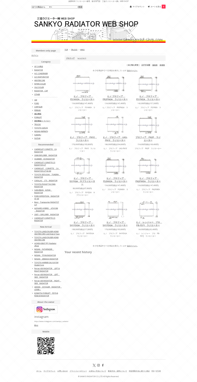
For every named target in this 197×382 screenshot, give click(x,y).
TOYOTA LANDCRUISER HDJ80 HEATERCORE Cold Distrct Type (47, 232)
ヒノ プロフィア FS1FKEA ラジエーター (148, 98)
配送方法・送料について (117, 371)
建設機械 (37, 114)
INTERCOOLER (40, 84)
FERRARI (37, 110)
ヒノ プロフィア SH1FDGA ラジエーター (82, 224)
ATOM (158, 371)
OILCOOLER (39, 87)
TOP (66, 49)
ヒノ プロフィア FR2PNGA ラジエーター (115, 98)
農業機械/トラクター (42, 121)
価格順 (154, 65)
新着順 (162, 65)
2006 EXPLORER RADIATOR (45, 155)
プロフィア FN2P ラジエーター (148, 139)
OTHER (37, 94)
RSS (153, 371)
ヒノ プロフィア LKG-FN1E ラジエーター (115, 139)
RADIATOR (38, 70)
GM (35, 100)
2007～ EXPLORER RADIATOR (46, 214)
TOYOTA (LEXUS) (41, 128)
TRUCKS (74, 49)
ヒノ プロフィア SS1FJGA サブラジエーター (82, 181)
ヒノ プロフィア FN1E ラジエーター (83, 139)
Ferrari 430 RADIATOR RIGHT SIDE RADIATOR (47, 282)
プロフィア (70, 58)
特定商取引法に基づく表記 (139, 371)
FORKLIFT (38, 117)
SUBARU (37, 135)
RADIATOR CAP (41, 91)
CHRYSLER (38, 107)
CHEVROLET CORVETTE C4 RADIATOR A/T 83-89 (47, 169)
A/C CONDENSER (41, 73)
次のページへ (132, 70)
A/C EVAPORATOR (41, 77)
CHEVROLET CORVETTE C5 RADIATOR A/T (44, 163)
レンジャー (82, 58)
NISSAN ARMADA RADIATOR (46, 259)
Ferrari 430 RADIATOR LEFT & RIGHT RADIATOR (47, 269)
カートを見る (157, 6)
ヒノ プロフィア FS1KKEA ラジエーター (82, 98)
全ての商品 (38, 66)
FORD (36, 103)
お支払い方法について (97, 371)
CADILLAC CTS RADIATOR (45, 180)
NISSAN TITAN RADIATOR (45, 255)
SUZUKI (37, 138)
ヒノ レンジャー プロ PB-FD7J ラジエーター (149, 224)
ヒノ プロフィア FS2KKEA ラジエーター (115, 180)
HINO (82, 49)
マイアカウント (139, 6)
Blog (36, 325)
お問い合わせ (62, 371)
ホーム (39, 371)
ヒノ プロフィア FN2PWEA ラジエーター (148, 180)
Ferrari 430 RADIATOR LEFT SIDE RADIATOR (47, 275)
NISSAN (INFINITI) (41, 131)
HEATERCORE (39, 80)
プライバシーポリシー (78, 371)
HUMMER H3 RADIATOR (44, 159)
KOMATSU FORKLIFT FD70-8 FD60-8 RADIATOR (46, 294)
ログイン (34, 55)
